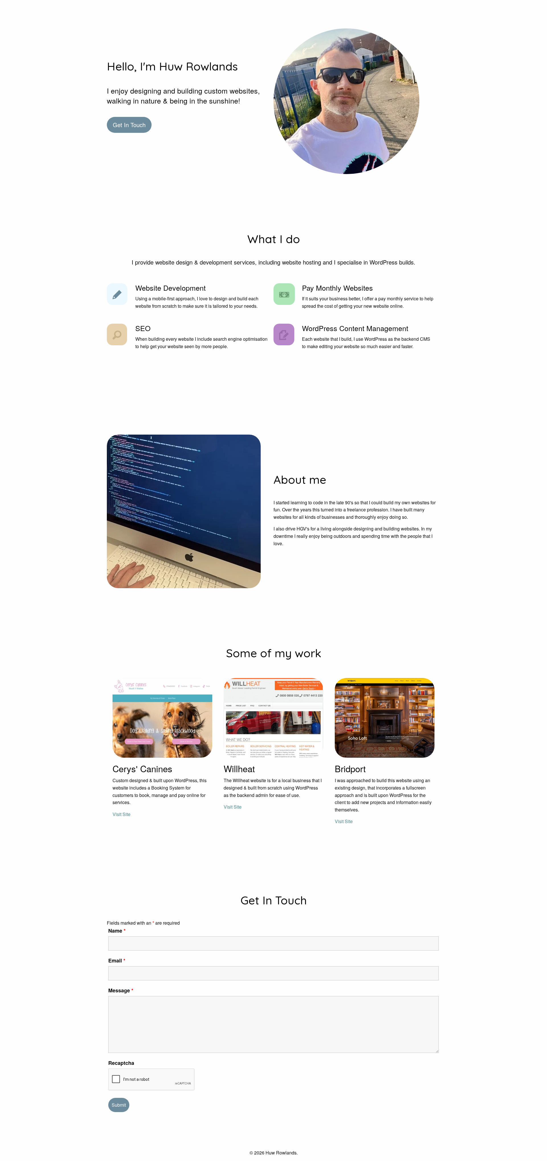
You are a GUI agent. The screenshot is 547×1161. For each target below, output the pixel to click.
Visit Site (121, 814)
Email (116, 960)
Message (120, 990)
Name (117, 930)
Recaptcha (121, 1063)
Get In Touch (129, 125)
